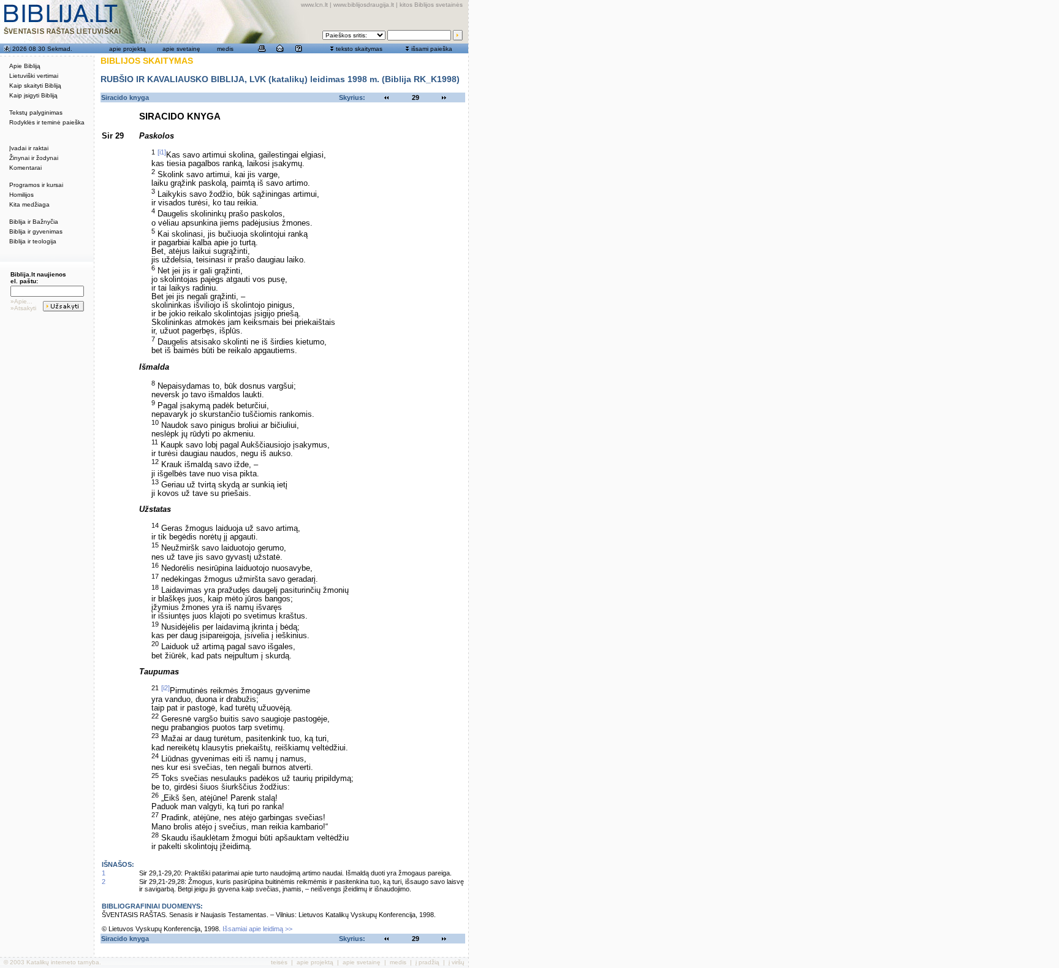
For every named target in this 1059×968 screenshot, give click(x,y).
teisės (279, 962)
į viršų (457, 962)
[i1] (162, 152)
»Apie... (21, 301)
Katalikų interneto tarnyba (62, 962)
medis (225, 48)
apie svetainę (181, 48)
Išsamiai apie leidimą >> (257, 928)
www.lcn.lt (314, 4)
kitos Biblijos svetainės (431, 4)
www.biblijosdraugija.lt (363, 4)
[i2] (165, 688)
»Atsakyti (23, 308)
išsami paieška (431, 48)
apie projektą (127, 48)
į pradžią (427, 962)
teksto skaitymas (359, 48)
